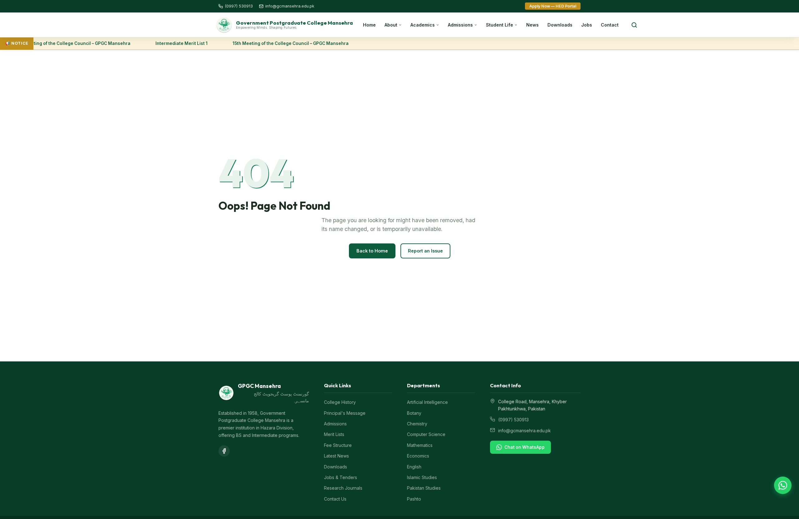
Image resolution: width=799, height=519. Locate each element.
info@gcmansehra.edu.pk (524, 430)
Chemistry (417, 423)
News (532, 24)
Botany (414, 413)
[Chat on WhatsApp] (783, 485)
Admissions (460, 24)
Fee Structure (338, 445)
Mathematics (420, 445)
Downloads (559, 24)
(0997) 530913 (513, 419)
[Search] (634, 25)
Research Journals (343, 488)
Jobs (586, 24)
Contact (610, 24)
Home (369, 24)
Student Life (499, 24)
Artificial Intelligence (427, 402)
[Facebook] (224, 451)
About (391, 24)
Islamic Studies (422, 477)
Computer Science (426, 434)
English (414, 466)
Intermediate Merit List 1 (175, 43)
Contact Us (335, 499)
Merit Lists (334, 434)
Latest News (336, 455)
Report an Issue (425, 250)
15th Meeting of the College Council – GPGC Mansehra (66, 43)
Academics (422, 24)
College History (340, 402)
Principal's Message (344, 413)
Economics (418, 455)
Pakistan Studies (424, 488)
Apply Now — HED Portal (552, 6)
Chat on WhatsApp (524, 447)
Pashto (414, 499)
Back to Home (372, 250)
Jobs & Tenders (340, 477)
